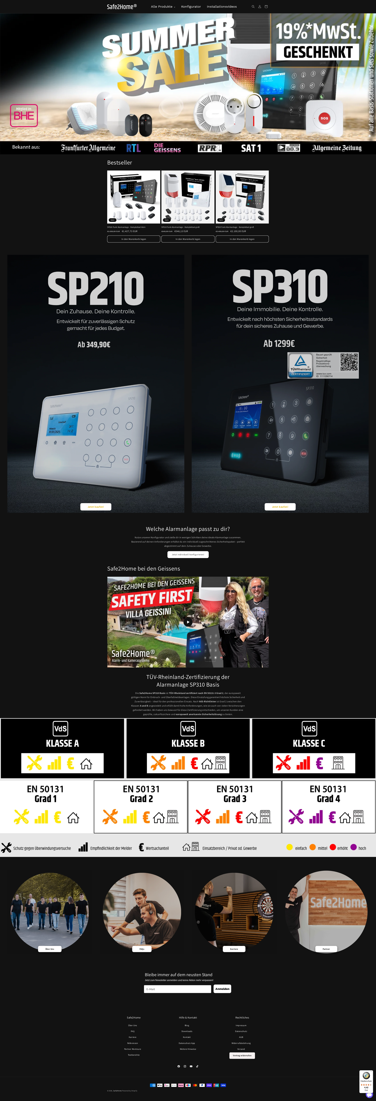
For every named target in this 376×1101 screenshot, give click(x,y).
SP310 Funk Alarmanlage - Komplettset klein (126, 227)
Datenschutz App (187, 1043)
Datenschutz (241, 1031)
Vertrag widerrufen (242, 1055)
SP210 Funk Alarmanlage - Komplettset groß (180, 227)
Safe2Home (117, 1091)
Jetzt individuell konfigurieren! (188, 554)
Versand (241, 1049)
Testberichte (134, 1055)
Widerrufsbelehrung (241, 1043)
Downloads (187, 1031)
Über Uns (132, 1025)
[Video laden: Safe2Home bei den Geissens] (188, 622)
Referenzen (132, 1043)
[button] (253, 6)
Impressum (241, 1025)
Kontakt (187, 1037)
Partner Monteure (132, 1049)
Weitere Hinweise (188, 1049)
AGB (241, 1037)
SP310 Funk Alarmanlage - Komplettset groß (235, 227)
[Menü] (371, 1072)
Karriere (132, 1037)
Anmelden (222, 989)
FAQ (133, 1031)
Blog (187, 1025)
